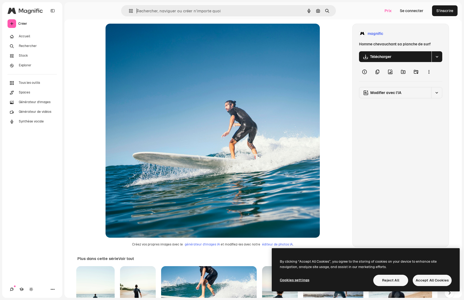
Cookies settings (294, 280)
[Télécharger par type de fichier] (437, 56)
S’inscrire (444, 10)
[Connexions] (12, 289)
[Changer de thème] (31, 289)
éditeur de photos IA (277, 244)
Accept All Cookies (432, 280)
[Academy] (21, 289)
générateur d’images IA (202, 244)
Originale (141, 33)
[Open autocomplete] (128, 11)
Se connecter (411, 10)
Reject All (390, 280)
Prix (388, 10)
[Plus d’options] (428, 71)
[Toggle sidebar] (52, 10)
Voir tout (126, 258)
